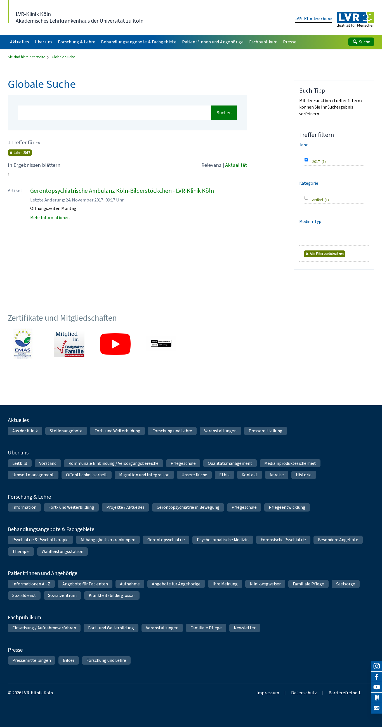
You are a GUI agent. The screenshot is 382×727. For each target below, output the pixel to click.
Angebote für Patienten (85, 584)
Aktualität (236, 164)
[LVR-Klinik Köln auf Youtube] (376, 687)
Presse (15, 649)
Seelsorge (345, 584)
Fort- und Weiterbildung (117, 431)
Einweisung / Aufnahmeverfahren (44, 628)
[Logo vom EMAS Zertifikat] (23, 344)
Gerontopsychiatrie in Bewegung (188, 507)
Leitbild (19, 463)
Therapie (21, 551)
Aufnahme (130, 584)
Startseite (38, 57)
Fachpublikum (24, 617)
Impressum (267, 693)
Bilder (68, 660)
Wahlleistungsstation (62, 551)
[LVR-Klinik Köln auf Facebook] (376, 677)
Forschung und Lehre (172, 431)
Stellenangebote (66, 431)
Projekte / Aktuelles (125, 507)
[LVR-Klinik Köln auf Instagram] (376, 666)
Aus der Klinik (25, 431)
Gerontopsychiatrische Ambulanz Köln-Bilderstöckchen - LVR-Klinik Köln (122, 191)
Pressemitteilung (265, 431)
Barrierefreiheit (345, 693)
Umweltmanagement (33, 475)
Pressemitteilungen (31, 660)
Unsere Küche (194, 475)
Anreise (277, 475)
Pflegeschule (183, 463)
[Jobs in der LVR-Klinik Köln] (376, 708)
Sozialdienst (24, 595)
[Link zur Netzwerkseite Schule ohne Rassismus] (161, 344)
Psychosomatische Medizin (223, 540)
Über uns (18, 452)
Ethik (224, 475)
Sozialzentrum (62, 595)
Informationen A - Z (31, 584)
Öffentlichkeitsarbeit (86, 475)
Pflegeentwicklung (287, 507)
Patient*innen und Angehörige (42, 573)
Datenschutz (304, 693)
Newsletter (245, 628)
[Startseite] (334, 20)
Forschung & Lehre (29, 496)
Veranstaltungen (220, 431)
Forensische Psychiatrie (283, 540)
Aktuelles (18, 420)
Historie (304, 475)
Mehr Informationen (50, 218)
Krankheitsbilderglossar (112, 595)
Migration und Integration (144, 475)
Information (24, 507)
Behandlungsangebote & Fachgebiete (51, 529)
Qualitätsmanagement (230, 463)
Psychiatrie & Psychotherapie (40, 540)
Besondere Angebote (338, 540)
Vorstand (47, 463)
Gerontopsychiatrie (166, 540)
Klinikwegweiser (265, 584)
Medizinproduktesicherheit (290, 463)
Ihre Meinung (225, 584)
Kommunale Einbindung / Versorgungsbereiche (114, 463)
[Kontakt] (376, 698)
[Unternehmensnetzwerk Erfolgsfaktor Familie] (69, 344)
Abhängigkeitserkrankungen (108, 540)
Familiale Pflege (308, 584)
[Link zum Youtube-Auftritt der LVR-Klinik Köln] (115, 344)
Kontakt (250, 475)
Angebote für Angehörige (176, 584)
